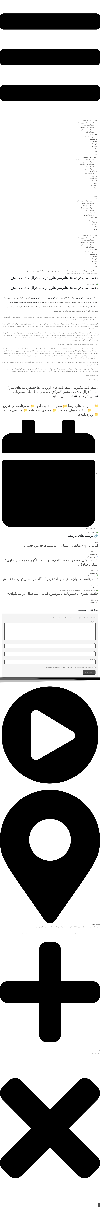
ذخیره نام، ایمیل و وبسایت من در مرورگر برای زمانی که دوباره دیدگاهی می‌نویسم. (69, 667)
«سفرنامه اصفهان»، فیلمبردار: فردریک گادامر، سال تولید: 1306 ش (50, 579)
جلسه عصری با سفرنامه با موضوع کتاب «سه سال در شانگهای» (52, 594)
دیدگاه (93, 622)
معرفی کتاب (13, 410)
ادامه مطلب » (94, 554)
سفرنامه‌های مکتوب (88, 125)
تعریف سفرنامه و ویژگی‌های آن (85, 122)
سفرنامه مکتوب (84, 387)
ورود (95, 151)
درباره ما (94, 146)
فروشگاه (94, 144)
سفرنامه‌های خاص (49, 406)
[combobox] (90, 1053)
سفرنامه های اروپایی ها (54, 387)
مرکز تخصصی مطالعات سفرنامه (36, 392)
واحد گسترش (93, 141)
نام (94, 643)
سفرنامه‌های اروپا (80, 406)
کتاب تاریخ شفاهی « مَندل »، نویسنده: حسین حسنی (61, 545)
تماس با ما (94, 148)
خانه (95, 118)
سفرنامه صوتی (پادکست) (86, 127)
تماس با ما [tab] (25, 933)
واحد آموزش (93, 134)
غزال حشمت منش (76, 392)
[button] (99, 931)
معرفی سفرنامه (39, 410)
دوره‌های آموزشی (89, 137)
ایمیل (94, 651)
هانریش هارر (87, 396)
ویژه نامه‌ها (85, 414)
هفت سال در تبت (63, 396)
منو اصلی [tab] (75, 933)
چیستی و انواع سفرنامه (90, 120)
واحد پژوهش (93, 139)
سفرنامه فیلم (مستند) (87, 129)
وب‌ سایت (93, 659)
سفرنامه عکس (89, 132)
